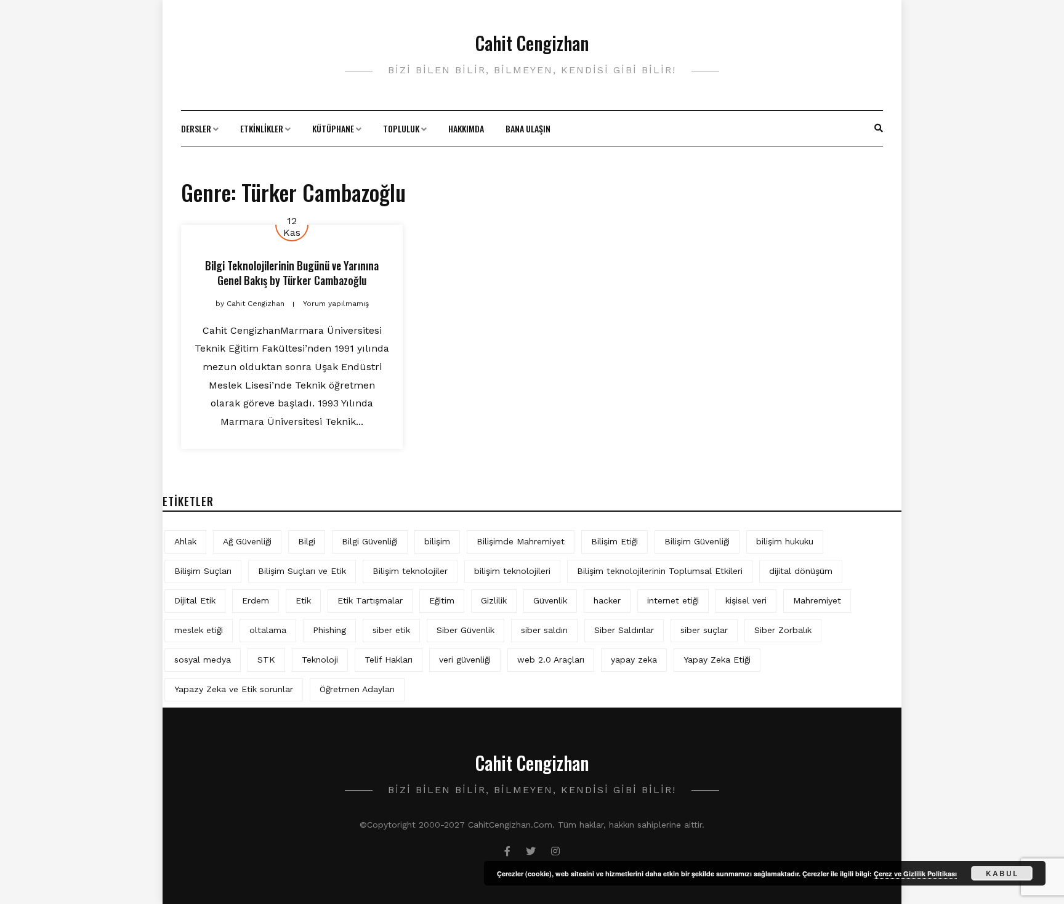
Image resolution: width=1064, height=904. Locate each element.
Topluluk (401, 128)
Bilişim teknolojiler (410, 571)
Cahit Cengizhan (532, 43)
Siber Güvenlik (465, 630)
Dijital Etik (195, 600)
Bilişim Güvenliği (697, 541)
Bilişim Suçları (203, 571)
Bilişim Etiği (614, 541)
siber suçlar (704, 630)
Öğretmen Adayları (357, 689)
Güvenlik (550, 600)
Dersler (196, 128)
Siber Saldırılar (624, 630)
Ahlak (185, 541)
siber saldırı (544, 630)
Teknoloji (320, 659)
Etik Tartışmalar (370, 600)
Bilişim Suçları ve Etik (302, 571)
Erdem (255, 600)
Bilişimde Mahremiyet (521, 541)
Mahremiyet (817, 600)
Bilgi (306, 541)
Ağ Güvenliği (247, 541)
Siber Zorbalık (783, 630)
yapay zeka (634, 659)
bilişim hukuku (784, 541)
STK (266, 659)
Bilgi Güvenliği (370, 541)
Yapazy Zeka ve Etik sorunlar (233, 689)
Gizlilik (494, 600)
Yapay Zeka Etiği (717, 659)
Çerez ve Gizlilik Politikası (915, 873)
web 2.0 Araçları (550, 659)
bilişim (437, 541)
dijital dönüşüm (800, 571)
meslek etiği (198, 630)
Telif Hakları (389, 659)
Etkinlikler (261, 128)
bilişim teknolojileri (512, 571)
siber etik (391, 630)
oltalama (267, 630)
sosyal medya (202, 659)
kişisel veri (746, 600)
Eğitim (441, 600)
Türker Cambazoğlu (324, 280)
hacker (607, 600)
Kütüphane (333, 128)
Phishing (329, 630)
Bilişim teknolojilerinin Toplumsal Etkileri (660, 571)
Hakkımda (466, 128)
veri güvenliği (465, 659)
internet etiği (673, 600)
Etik (303, 600)
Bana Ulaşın (528, 128)
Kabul (1002, 873)
